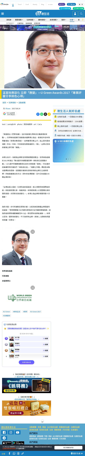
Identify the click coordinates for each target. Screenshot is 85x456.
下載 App (72, 4)
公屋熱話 (20, 23)
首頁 (4, 102)
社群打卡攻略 (79, 8)
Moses (8, 108)
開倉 (44, 427)
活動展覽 (22, 102)
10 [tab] (44, 30)
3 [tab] (42, 28)
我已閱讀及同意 (68, 448)
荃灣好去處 (33, 429)
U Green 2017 (36, 311)
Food (27, 4)
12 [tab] (48, 30)
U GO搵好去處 (66, 8)
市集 (39, 427)
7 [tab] (38, 30)
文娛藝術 (7, 315)
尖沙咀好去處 (52, 427)
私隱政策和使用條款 (9, 448)
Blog (42, 4)
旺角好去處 (43, 429)
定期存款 (37, 23)
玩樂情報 (12, 102)
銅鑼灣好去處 (64, 427)
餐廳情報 (57, 429)
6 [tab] (48, 28)
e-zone (50, 4)
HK (13, 4)
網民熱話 (32, 436)
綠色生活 (17, 311)
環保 (25, 311)
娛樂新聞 (29, 23)
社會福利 (74, 429)
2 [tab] (40, 28)
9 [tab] (42, 30)
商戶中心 (61, 4)
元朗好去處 (75, 427)
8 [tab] (40, 30)
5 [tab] (46, 28)
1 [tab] (38, 28)
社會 (51, 429)
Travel (20, 4)
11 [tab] (46, 30)
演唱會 (8, 19)
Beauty (35, 4)
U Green (7, 311)
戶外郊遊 (66, 429)
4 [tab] (44, 28)
